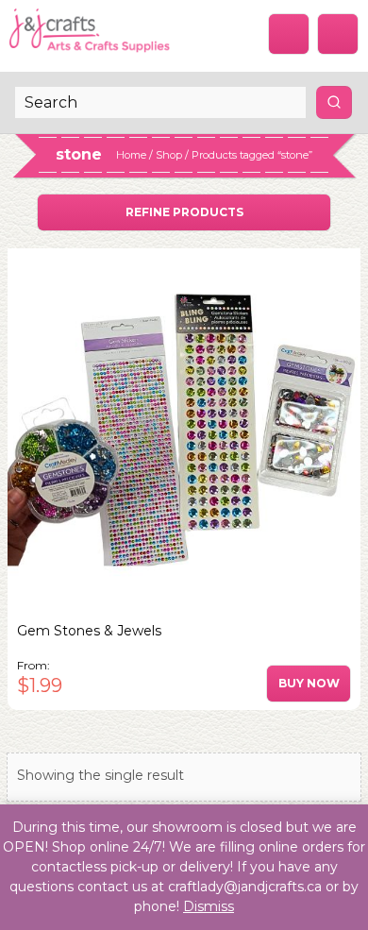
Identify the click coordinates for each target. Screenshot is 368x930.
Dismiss (208, 906)
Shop (169, 154)
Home (131, 154)
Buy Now (309, 683)
